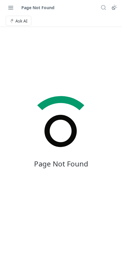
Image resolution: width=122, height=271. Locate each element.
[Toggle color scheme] (114, 7)
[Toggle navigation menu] (10, 7)
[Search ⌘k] (103, 7)
